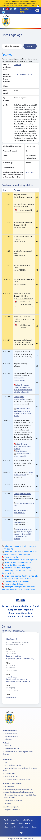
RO (37, 11)
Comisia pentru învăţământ (22, 494)
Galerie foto (8, 739)
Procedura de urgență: (10, 151)
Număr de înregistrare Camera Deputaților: (7, 77)
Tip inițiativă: (6, 99)
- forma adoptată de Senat (13, 584)
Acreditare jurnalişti (11, 733)
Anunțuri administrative (11, 820)
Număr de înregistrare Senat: (7, 67)
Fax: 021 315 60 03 (12, 690)
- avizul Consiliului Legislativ (14, 565)
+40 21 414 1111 (11, 651)
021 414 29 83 (10, 668)
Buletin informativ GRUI (12, 749)
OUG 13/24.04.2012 (12, 5)
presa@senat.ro (11, 697)
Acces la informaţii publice (13, 765)
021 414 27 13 (10, 688)
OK (38, 5)
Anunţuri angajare (9, 823)
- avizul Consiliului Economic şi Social (18, 562)
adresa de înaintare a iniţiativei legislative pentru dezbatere (22, 446)
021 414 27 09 (10, 665)
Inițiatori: (6, 105)
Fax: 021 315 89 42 (12, 670)
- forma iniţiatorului (11, 557)
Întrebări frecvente (10, 827)
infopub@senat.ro (11, 677)
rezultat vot (17, 522)
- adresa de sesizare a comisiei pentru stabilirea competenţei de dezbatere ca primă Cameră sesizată (18, 570)
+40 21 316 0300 (11, 654)
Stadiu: (5, 156)
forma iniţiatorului (21, 451)
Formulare (8, 803)
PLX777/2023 (27, 74)
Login (21, 832)
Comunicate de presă (11, 736)
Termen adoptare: (8, 167)
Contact (34, 827)
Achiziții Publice (28, 820)
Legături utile (24, 827)
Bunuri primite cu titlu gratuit (13, 800)
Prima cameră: (5, 92)
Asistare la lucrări (10, 773)
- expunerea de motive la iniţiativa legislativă (20, 560)
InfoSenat (8, 746)
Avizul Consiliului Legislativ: (12, 146)
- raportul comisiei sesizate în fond (16, 581)
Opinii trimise (30, 172)
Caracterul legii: (8, 163)
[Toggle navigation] (36, 24)
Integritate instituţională (12, 810)
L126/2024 (7, 55)
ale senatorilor (9, 787)
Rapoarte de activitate (11, 776)
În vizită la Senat (24, 823)
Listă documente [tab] (12, 46)
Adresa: (5, 86)
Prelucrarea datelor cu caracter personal (17, 779)
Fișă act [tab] (30, 46)
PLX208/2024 (18, 74)
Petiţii (6, 762)
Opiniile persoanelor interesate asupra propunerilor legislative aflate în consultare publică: (13, 174)
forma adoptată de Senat (24, 529)
